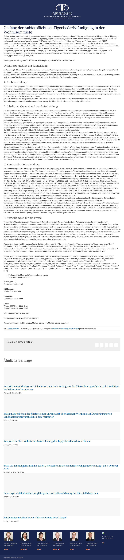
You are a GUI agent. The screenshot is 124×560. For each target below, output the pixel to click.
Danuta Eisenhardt (43, 543)
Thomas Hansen (58, 543)
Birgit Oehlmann (26, 543)
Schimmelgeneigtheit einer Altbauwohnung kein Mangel (35, 517)
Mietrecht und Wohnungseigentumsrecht (65, 329)
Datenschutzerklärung (17, 557)
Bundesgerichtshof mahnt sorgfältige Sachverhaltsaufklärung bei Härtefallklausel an (51, 493)
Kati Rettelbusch (107, 537)
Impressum (7, 557)
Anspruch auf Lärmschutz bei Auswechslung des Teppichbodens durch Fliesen (47, 441)
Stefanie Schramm (76, 543)
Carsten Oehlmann (13, 329)
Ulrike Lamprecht (91, 543)
